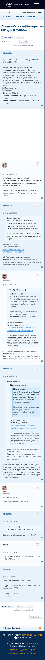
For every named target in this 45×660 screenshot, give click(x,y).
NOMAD (5, 545)
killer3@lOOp (7, 53)
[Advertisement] (22, 135)
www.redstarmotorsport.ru (13, 249)
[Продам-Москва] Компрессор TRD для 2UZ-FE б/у (22, 28)
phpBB (28, 643)
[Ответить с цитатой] (37, 53)
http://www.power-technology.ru (20, 330)
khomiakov (6, 569)
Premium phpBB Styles (31, 635)
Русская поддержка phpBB (22, 649)
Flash (4, 168)
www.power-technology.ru (13, 252)
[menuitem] (8, 13)
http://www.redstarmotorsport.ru (20, 327)
